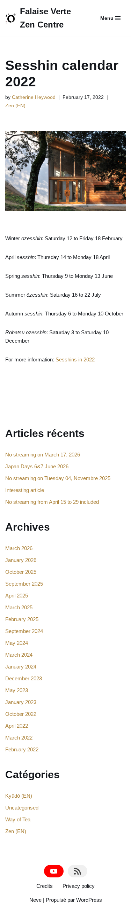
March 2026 (18, 548)
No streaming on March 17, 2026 (42, 455)
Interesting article (24, 490)
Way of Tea (17, 819)
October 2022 (20, 714)
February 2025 (21, 619)
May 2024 (16, 643)
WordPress (89, 900)
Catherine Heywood (34, 97)
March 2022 (18, 738)
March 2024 (18, 655)
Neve (35, 900)
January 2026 (20, 560)
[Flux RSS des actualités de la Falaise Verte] (77, 871)
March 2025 (18, 607)
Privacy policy (79, 886)
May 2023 (16, 690)
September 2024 (24, 631)
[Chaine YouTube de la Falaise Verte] (54, 871)
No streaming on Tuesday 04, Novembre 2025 (57, 478)
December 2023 (23, 678)
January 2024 (20, 667)
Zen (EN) (15, 105)
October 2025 (20, 572)
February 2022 (21, 749)
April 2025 (16, 596)
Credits (44, 886)
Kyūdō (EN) (18, 796)
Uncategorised (21, 808)
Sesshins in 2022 (75, 359)
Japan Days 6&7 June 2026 (36, 466)
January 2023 (20, 702)
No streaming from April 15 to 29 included (52, 502)
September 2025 (24, 584)
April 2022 (16, 726)
